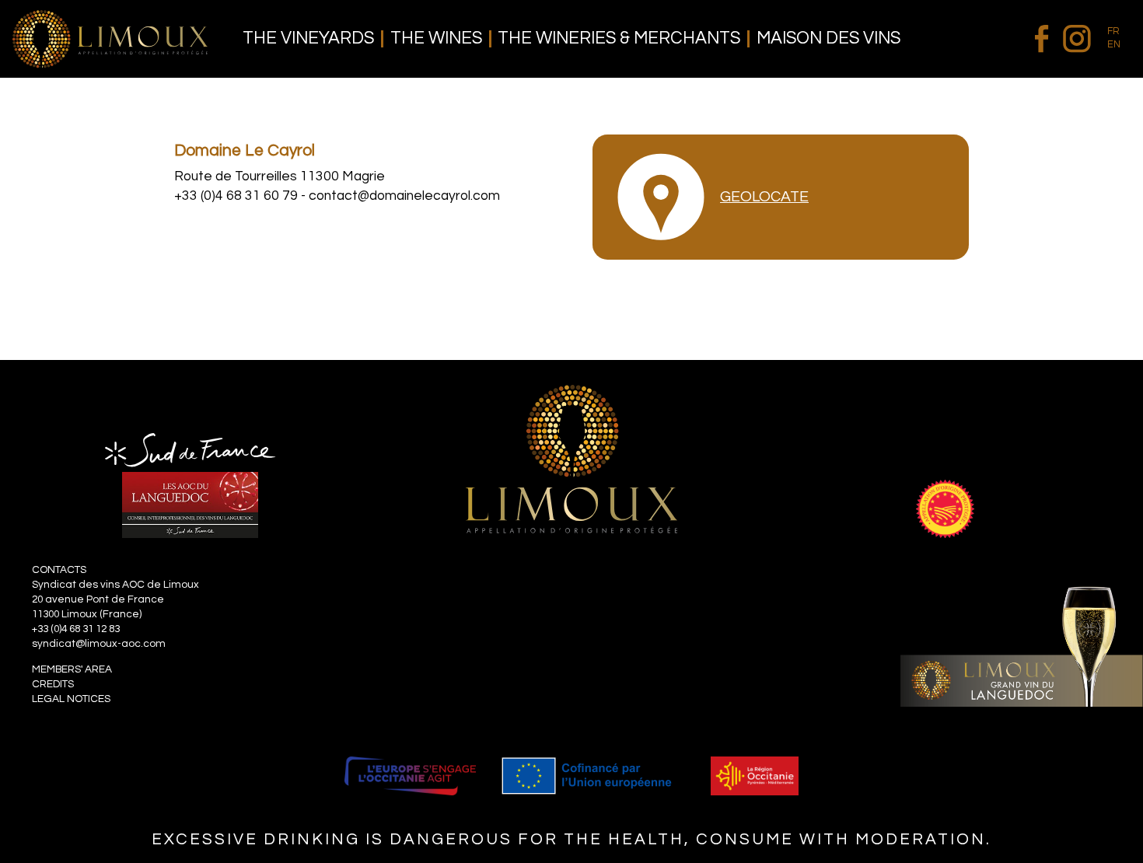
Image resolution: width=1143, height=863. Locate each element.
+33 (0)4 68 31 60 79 (236, 196)
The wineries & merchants (619, 38)
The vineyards (308, 38)
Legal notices (71, 699)
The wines (436, 38)
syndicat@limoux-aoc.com (99, 643)
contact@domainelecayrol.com (404, 196)
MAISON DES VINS (828, 38)
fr (1113, 31)
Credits (53, 684)
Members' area (72, 669)
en (1113, 45)
